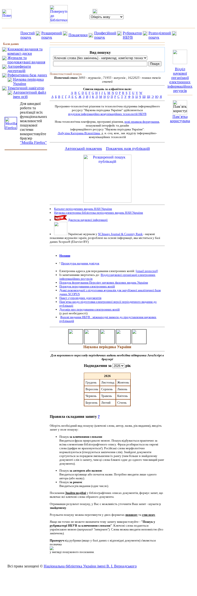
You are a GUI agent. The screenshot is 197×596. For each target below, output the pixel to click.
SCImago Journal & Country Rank (120, 234)
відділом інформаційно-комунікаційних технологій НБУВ (107, 114)
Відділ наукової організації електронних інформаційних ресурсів (179, 80)
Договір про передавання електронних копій (89, 309)
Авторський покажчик (83, 148)
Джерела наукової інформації (88, 220)
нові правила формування (141, 121)
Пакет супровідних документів (80, 298)
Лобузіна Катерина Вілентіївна (79, 133)
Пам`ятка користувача (180, 119)
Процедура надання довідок (80, 263)
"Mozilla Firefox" (33, 142)
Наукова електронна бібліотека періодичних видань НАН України (98, 212)
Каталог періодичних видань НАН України (83, 209)
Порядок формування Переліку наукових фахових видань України (103, 282)
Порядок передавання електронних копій (87, 286)
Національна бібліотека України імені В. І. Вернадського (90, 566)
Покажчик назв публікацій (128, 148)
